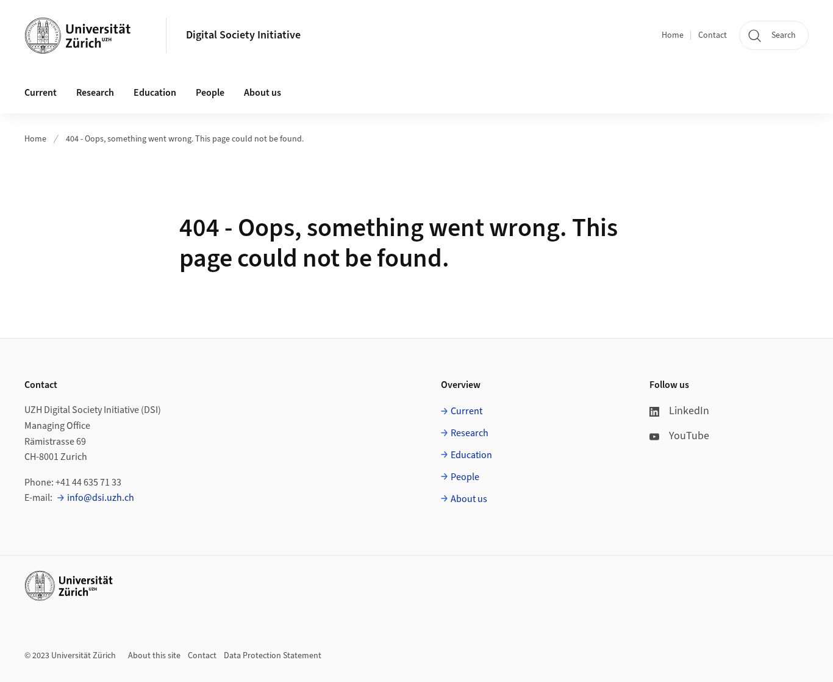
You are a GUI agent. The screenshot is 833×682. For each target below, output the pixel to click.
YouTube (689, 435)
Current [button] (40, 92)
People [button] (210, 92)
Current (466, 411)
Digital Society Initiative (243, 35)
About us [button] (262, 92)
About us (469, 499)
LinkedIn (689, 410)
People (465, 477)
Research (469, 433)
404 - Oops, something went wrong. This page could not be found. (185, 139)
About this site (154, 656)
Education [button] (155, 92)
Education (471, 455)
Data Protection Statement (272, 656)
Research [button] (95, 92)
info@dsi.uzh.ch (100, 497)
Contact (712, 35)
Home (673, 35)
